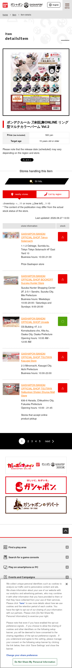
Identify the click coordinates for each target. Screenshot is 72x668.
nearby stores (21, 194)
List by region (54, 194)
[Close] (66, 584)
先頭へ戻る (66, 531)
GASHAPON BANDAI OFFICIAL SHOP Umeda (35, 320)
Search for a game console (24, 557)
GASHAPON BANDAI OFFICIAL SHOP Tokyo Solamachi (34, 237)
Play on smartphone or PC (23, 567)
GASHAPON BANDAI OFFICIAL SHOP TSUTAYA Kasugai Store (36, 357)
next (47, 441)
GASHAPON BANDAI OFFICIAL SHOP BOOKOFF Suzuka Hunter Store (37, 279)
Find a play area (17, 547)
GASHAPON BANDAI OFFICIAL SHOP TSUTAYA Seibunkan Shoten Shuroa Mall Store (38, 390)
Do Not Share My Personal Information (35, 661)
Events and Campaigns (22, 577)
